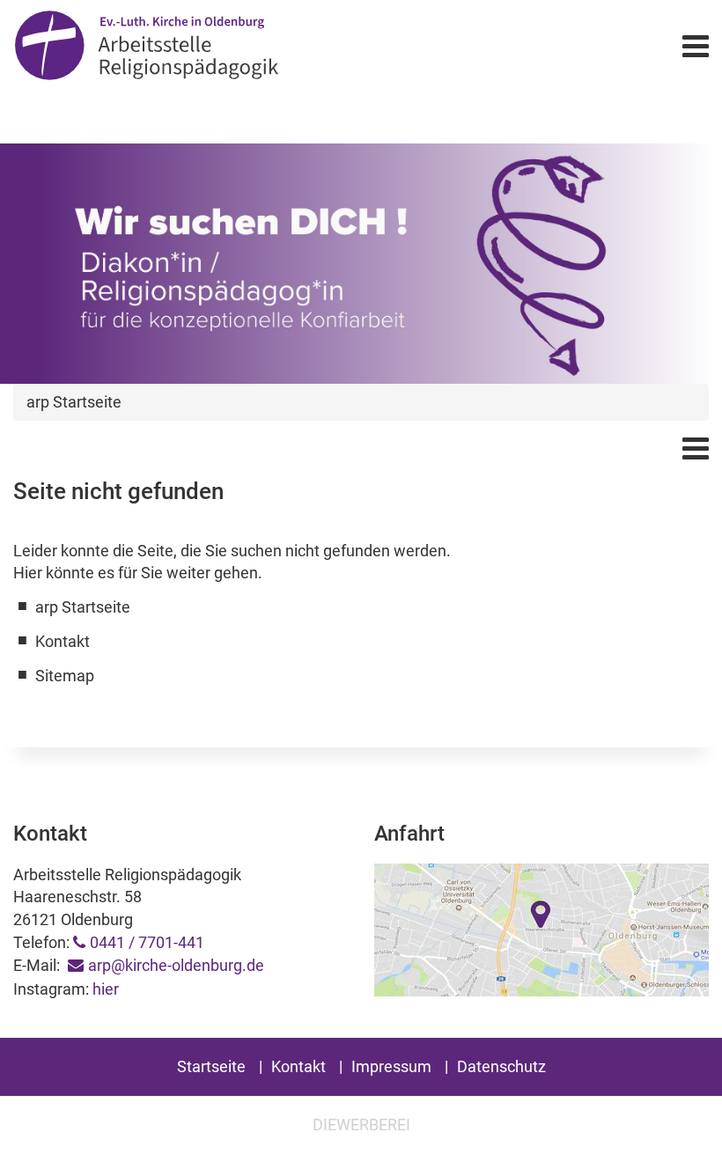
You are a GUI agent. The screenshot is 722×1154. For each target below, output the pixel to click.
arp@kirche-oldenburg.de (176, 965)
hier (105, 989)
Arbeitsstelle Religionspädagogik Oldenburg (240, 45)
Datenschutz (501, 1066)
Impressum (391, 1066)
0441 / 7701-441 (147, 942)
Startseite (211, 1066)
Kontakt (298, 1066)
